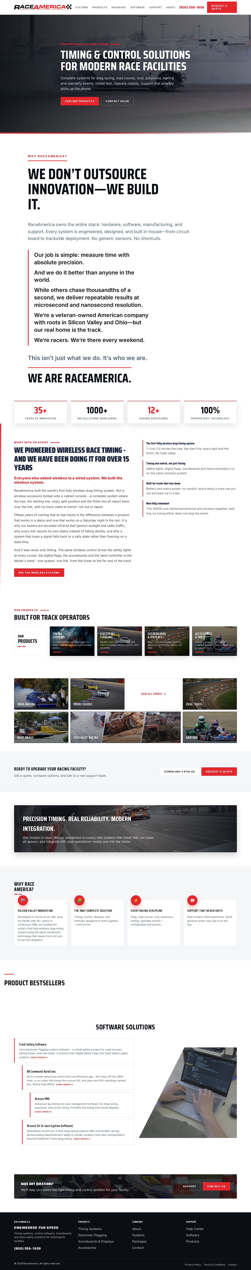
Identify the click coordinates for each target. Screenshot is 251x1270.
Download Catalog (179, 771)
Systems (81, 7)
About (171, 7)
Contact (138, 1248)
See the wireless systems (39, 572)
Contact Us (216, 1186)
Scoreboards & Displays (96, 1241)
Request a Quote (219, 7)
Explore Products (79, 101)
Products (99, 7)
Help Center (195, 1229)
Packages (119, 7)
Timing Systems (90, 1229)
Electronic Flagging (92, 1235)
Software (137, 7)
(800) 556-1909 (191, 7)
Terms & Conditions (214, 1264)
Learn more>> (39, 1057)
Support (155, 7)
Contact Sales (117, 101)
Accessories (87, 1248)
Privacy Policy (193, 1264)
